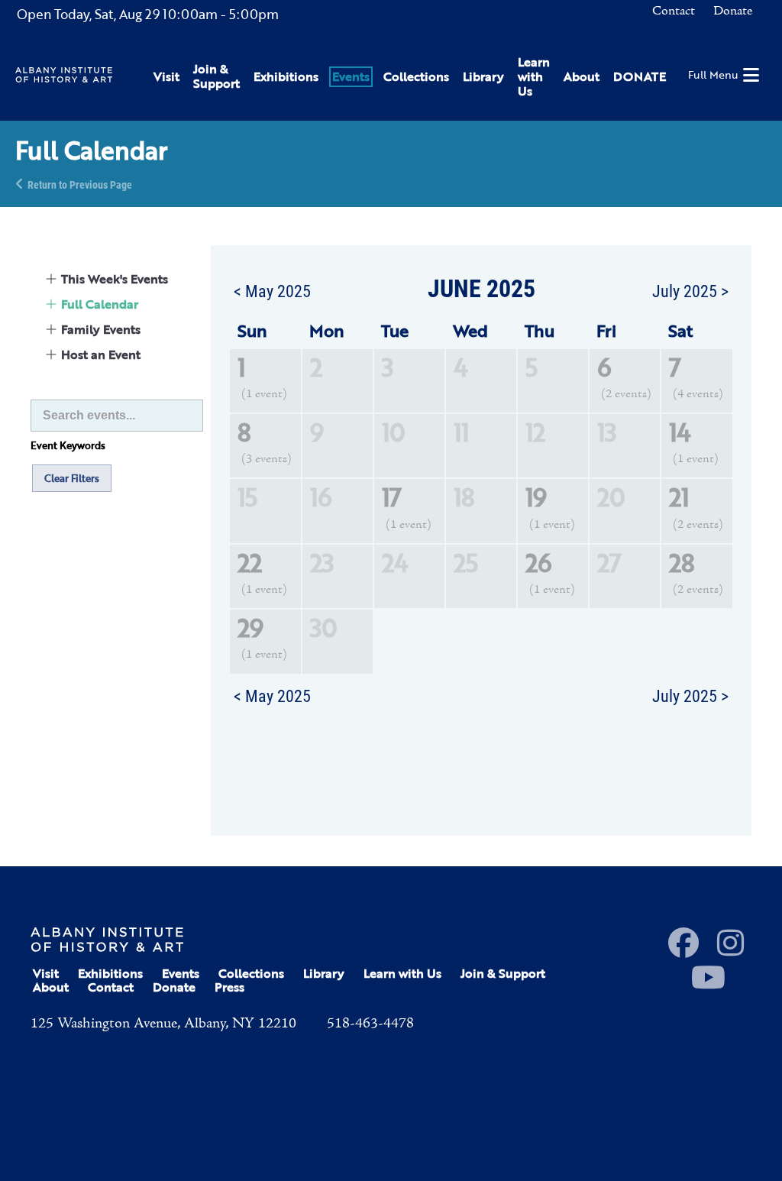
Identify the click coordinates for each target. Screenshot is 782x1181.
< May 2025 (272, 290)
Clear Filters (71, 478)
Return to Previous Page (79, 183)
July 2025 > (690, 290)
